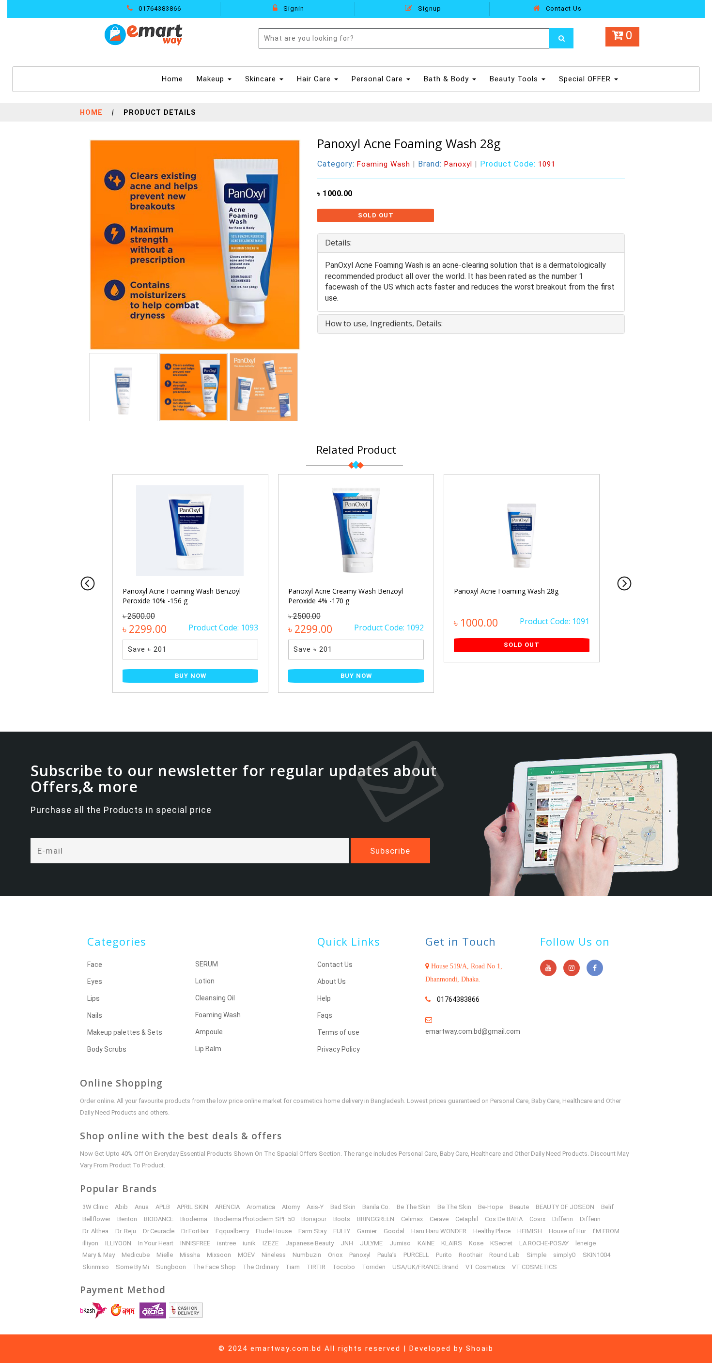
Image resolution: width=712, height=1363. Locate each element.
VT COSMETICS (534, 1267)
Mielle (164, 1254)
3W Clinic (95, 1206)
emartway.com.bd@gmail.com (472, 1031)
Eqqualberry (232, 1231)
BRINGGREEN (375, 1219)
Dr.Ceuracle (158, 1231)
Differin (562, 1219)
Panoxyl (360, 1254)
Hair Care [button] (315, 79)
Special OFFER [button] (586, 79)
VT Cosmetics (485, 1267)
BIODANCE (158, 1219)
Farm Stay (312, 1231)
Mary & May (98, 1254)
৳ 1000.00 (335, 193)
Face (94, 964)
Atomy (291, 1206)
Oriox (335, 1254)
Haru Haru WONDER (438, 1231)
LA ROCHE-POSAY (544, 1243)
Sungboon (171, 1267)
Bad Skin (343, 1206)
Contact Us (563, 8)
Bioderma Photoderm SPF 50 (254, 1219)
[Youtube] (548, 968)
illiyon (90, 1243)
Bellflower (96, 1219)
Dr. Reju (125, 1231)
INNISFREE (195, 1243)
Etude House (274, 1231)
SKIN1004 (596, 1254)
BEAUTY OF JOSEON (565, 1206)
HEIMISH (529, 1231)
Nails (94, 1015)
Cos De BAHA (504, 1219)
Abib (121, 1206)
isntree (226, 1243)
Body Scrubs (106, 1049)
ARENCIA (227, 1206)
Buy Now (190, 675)
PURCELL (416, 1254)
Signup (428, 8)
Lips (93, 998)
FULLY (341, 1231)
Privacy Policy (338, 1049)
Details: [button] (338, 242)
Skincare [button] (262, 79)
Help (324, 998)
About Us (331, 981)
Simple (536, 1254)
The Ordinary (261, 1267)
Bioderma (193, 1219)
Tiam (292, 1267)
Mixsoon (219, 1254)
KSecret (501, 1243)
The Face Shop (214, 1267)
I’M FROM (606, 1231)
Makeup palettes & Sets (124, 1032)
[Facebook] (595, 968)
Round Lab (504, 1254)
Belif (607, 1206)
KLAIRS (451, 1243)
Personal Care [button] (378, 79)
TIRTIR (316, 1267)
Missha (190, 1254)
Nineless (274, 1254)
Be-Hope (490, 1206)
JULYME (371, 1243)
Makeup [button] (212, 79)
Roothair (470, 1254)
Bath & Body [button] (447, 79)
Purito (444, 1254)
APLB (162, 1206)
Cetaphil (466, 1219)
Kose (476, 1243)
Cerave (439, 1219)
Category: (363, 163)
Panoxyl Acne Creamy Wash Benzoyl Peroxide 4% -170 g (345, 595)
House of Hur (567, 1231)
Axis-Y (315, 1206)
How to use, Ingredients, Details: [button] (384, 323)
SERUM (206, 964)
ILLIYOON (118, 1243)
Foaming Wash (218, 1015)
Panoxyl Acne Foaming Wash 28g (506, 591)
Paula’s (387, 1254)
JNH (347, 1243)
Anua (142, 1206)
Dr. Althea (95, 1231)
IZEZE (271, 1243)
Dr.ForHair (195, 1231)
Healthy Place (492, 1231)
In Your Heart (155, 1243)
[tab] (471, 243)
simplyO (564, 1254)
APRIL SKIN (192, 1206)
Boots (341, 1219)
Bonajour (313, 1219)
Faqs (324, 1015)
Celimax (412, 1219)
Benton (127, 1219)
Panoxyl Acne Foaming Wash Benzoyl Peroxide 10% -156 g (182, 595)
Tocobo (343, 1267)
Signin (292, 8)
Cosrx (537, 1219)
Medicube (136, 1254)
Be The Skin (414, 1206)
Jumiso (400, 1243)
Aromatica (261, 1206)
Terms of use (338, 1032)
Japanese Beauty (309, 1243)
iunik (249, 1243)
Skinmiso (95, 1267)
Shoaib (480, 1348)
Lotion (205, 981)
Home (174, 78)
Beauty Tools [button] (515, 79)
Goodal (394, 1231)
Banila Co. (376, 1206)
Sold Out (376, 215)
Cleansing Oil (215, 998)
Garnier (367, 1231)
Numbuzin (307, 1254)
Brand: (445, 163)
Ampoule (209, 1032)
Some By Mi (132, 1267)
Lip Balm (208, 1049)
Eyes (94, 981)
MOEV (246, 1254)
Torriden (374, 1267)
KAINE (426, 1243)
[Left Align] (561, 38)
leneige (585, 1243)
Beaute (519, 1206)
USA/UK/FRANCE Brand (425, 1267)
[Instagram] (571, 968)
